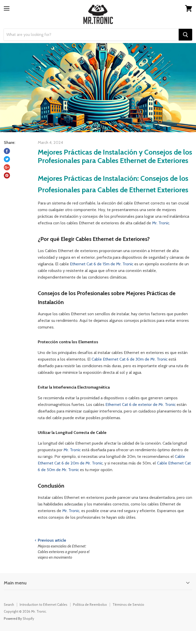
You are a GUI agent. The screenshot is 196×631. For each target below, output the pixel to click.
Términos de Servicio (128, 604)
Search (9, 604)
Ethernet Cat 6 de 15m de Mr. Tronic (101, 264)
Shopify (28, 618)
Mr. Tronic (160, 223)
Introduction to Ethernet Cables (43, 604)
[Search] (185, 34)
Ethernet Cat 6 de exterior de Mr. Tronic (140, 404)
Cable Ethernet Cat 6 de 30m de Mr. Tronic (129, 359)
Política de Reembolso (90, 604)
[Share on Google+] (7, 167)
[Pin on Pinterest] (7, 175)
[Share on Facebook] (7, 151)
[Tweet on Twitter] (7, 159)
